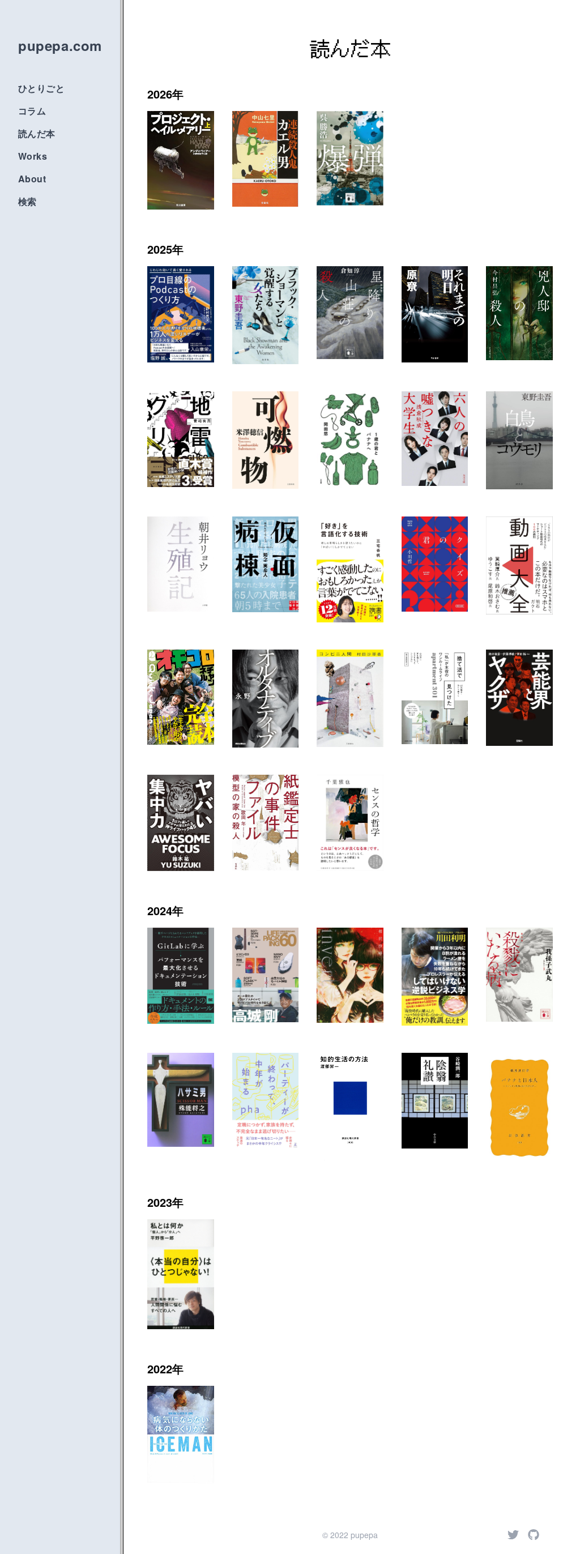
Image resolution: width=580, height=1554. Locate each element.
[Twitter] (513, 1534)
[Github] (533, 1534)
